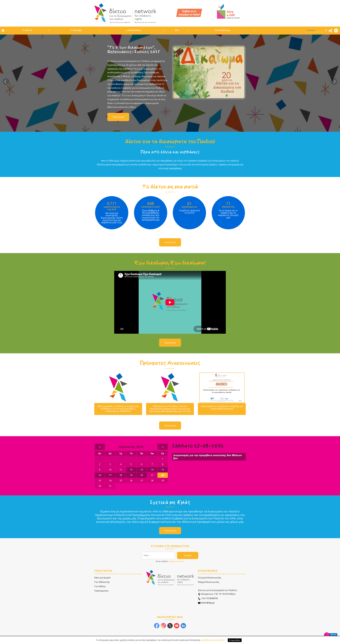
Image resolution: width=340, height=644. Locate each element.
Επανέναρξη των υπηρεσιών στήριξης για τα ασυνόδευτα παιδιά (222, 407)
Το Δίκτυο (27, 30)
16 (100, 475)
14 (152, 469)
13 (142, 469)
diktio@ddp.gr (208, 602)
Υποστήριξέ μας (222, 30)
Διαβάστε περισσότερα (213, 640)
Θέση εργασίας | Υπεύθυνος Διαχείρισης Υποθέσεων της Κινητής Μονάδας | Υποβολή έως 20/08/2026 (118, 409)
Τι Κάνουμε (76, 30)
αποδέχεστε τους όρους (176, 561)
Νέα (177, 30)
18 (121, 475)
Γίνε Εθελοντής (102, 582)
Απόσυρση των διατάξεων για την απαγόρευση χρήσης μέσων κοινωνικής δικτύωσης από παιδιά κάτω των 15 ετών (170, 409)
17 (110, 475)
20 (142, 475)
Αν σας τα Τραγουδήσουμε (132, 47)
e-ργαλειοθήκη (133, 30)
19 (131, 475)
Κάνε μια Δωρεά (102, 577)
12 (131, 469)
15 (163, 469)
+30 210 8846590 (209, 598)
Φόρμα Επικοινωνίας (208, 582)
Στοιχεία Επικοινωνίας (209, 577)
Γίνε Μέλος (100, 586)
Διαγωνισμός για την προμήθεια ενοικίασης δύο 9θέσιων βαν (207, 457)
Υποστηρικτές (101, 590)
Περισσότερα (118, 94)
